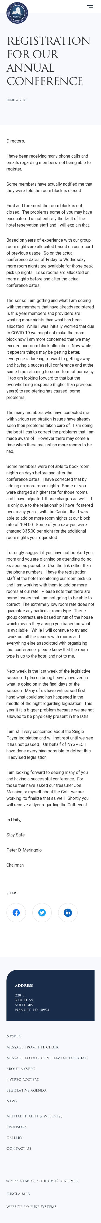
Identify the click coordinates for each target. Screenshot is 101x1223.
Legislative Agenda (26, 1090)
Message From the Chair (32, 1047)
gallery (14, 1137)
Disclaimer (18, 1193)
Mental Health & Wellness (34, 1116)
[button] (90, 6)
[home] (17, 13)
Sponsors (16, 1127)
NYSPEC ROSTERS (22, 1079)
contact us (18, 1148)
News (11, 1101)
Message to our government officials (47, 1058)
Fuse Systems (43, 1206)
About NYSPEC (20, 1068)
